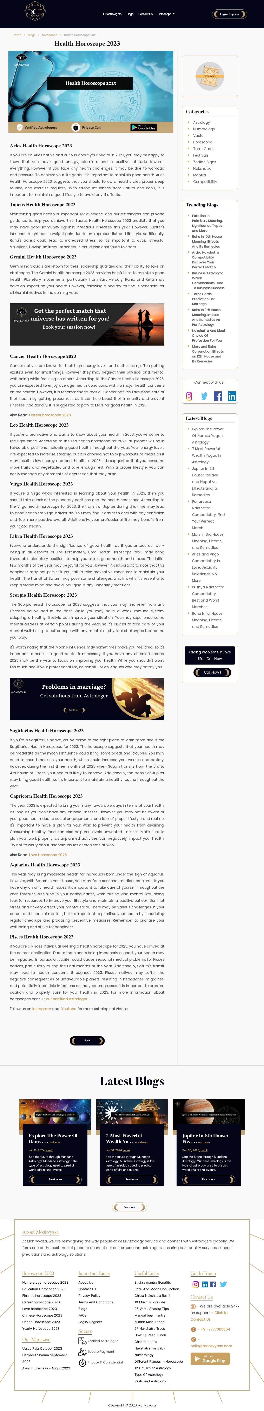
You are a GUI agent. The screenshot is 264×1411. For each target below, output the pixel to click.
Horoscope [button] (165, 14)
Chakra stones (145, 1342)
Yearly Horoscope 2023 (41, 1328)
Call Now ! (212, 672)
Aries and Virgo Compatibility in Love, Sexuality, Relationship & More (206, 567)
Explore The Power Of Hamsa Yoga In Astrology (208, 436)
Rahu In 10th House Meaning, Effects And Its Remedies (207, 241)
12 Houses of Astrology (152, 1368)
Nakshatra (202, 168)
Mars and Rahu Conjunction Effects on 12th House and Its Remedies (208, 354)
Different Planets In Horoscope (158, 1361)
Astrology (201, 122)
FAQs (82, 1315)
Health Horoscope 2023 (41, 1322)
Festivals (201, 155)
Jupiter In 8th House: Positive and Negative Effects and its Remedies (205, 481)
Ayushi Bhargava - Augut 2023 (46, 1368)
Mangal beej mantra (149, 1315)
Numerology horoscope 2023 (45, 1282)
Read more (55, 1179)
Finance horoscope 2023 (41, 1295)
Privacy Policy (89, 1295)
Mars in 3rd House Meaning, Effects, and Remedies (208, 541)
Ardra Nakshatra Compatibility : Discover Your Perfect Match (205, 260)
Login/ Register (90, 1322)
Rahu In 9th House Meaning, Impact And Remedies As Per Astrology (206, 317)
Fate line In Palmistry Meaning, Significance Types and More (207, 223)
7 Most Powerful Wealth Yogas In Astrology (206, 455)
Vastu (198, 135)
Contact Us (145, 14)
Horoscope (202, 142)
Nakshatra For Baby (149, 1348)
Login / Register (229, 14)
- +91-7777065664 (213, 1329)
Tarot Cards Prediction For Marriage (203, 299)
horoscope (50, 35)
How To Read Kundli (150, 1335)
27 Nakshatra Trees (149, 1328)
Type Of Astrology (148, 1375)
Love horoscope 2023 (39, 1309)
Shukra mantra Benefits (152, 1282)
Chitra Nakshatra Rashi (152, 1295)
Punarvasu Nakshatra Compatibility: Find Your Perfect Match (208, 514)
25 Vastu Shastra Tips (151, 1309)
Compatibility (205, 181)
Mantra (199, 175)
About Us (85, 1282)
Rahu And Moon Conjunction (156, 1289)
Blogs (129, 14)
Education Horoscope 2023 (44, 1289)
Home (17, 35)
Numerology (204, 129)
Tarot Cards (203, 148)
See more (129, 1207)
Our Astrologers (111, 14)
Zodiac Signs (204, 161)
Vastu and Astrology (150, 1381)
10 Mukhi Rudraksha (150, 1302)
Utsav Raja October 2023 (42, 1348)
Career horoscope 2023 (41, 1302)
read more (54, 1142)
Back (87, 1040)
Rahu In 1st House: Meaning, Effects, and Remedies (207, 620)
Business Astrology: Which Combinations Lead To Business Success (208, 280)
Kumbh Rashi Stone (149, 1322)
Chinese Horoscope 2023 (42, 1315)
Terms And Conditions (95, 1302)
